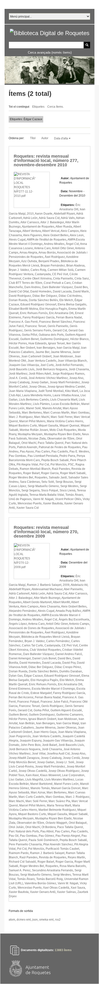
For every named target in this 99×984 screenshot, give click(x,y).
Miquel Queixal (69, 425)
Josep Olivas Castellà (33, 771)
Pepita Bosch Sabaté (55, 460)
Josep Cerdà (71, 758)
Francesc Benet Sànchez (55, 321)
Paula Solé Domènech (43, 840)
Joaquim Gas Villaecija (24, 365)
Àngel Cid (72, 244)
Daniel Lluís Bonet (44, 658)
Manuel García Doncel (65, 788)
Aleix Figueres (32, 235)
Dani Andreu (32, 287)
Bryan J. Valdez (19, 270)
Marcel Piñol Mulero (32, 421)
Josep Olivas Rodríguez (64, 771)
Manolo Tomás (40, 788)
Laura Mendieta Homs (36, 395)
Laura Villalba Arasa (66, 395)
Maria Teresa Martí (59, 805)
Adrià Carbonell (19, 593)
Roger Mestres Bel (21, 477)
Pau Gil (14, 835)
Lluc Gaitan (16, 779)
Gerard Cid (60, 330)
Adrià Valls (68, 218)
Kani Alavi (32, 775)
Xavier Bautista (53, 503)
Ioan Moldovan (67, 719)
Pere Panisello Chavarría (25, 844)
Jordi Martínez (18, 373)
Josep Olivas (37, 386)
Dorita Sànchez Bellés (43, 300)
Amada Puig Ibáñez (68, 611)
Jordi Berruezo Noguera (51, 369)
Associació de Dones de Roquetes (31, 628)
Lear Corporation (73, 775)
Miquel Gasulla (48, 425)
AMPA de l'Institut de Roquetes (46, 239)
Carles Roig (38, 270)
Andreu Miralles (54, 244)
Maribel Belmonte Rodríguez (57, 809)
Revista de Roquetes (52, 857)
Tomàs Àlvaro (74, 494)
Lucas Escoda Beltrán (65, 404)
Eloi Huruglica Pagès (53, 308)
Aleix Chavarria (50, 606)
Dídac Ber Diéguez (44, 295)
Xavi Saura (78, 887)
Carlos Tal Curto (32, 645)
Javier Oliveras (66, 727)
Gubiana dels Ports (51, 334)
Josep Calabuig (19, 382)
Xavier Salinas (66, 892)
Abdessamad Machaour (46, 589)
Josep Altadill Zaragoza (24, 758)
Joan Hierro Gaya (44, 732)
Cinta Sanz (81, 278)
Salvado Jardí (58, 477)
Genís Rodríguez (52, 706)
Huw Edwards (37, 343)
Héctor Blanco (79, 339)
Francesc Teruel (35, 326)
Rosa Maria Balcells (73, 866)
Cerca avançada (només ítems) (50, 52)
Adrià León (30, 218)
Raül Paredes (61, 468)
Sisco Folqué (49, 490)
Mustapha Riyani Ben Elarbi (62, 434)
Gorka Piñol (29, 334)
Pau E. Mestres (79, 451)
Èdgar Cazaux (33, 675)
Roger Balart (31, 473)
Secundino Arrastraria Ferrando (52, 870)
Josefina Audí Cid (58, 753)
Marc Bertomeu (32, 412)
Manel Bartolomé (41, 784)
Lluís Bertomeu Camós (34, 399)
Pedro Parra (67, 456)
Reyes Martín (76, 857)
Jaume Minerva (61, 352)
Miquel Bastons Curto (23, 425)
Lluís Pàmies (41, 404)
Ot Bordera (49, 827)
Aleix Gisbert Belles (55, 235)
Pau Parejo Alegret (68, 835)
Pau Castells (59, 451)
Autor (44, 138)
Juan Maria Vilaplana (23, 391)
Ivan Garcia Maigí (68, 347)
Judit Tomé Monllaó (51, 391)
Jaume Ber (42, 352)
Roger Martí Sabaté (73, 473)
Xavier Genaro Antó (43, 892)
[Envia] (87, 45)
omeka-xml (46, 919)
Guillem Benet (29, 339)
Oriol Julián (16, 827)
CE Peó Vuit (60, 274)
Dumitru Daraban (70, 671)
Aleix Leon (77, 235)
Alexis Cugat (17, 239)
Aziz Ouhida (29, 261)
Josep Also (76, 378)
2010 (30, 213)
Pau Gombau (17, 456)
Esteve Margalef (41, 693)
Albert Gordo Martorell (37, 602)
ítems (63, 950)
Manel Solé (33, 408)
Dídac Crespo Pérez (68, 667)
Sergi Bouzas (64, 481)
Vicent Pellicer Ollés (68, 499)
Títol (33, 138)
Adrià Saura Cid (49, 218)
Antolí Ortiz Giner (63, 248)
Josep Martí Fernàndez (65, 382)
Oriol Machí (28, 443)
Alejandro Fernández (23, 611)
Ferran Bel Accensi (21, 697)
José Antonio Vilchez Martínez (48, 378)
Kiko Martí (71, 391)
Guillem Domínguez (42, 714)
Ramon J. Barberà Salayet (44, 585)
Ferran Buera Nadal (69, 317)
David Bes (81, 287)
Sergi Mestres (69, 486)
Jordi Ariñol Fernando (69, 365)
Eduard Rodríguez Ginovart (38, 304)
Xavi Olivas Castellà (56, 887)
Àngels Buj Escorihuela (74, 619)
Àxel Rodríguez (55, 257)
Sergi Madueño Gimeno (43, 486)
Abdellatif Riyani (64, 213)
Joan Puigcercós (20, 736)
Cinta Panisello (63, 278)
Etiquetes (38, 106)
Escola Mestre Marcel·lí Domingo (53, 688)
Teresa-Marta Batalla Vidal (46, 494)
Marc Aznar (38, 792)
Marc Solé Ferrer (61, 417)
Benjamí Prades (48, 261)
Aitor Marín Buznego (47, 598)
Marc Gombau (80, 412)
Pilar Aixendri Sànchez (58, 844)
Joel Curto (47, 365)
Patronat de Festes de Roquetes (60, 447)
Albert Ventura (31, 231)
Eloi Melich (67, 680)
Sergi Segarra (30, 490)
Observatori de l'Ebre (60, 438)
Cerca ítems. (55, 106)
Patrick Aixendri (27, 447)
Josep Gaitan (39, 382)
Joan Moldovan (63, 356)
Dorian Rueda (18, 300)
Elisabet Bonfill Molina (23, 308)
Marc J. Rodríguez (21, 417)
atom (12, 919)
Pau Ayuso (27, 451)
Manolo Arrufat (51, 408)
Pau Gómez (46, 835)
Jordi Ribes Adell (40, 373)
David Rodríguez (20, 295)
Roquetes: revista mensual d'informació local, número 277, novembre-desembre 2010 (46, 160)
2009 (66, 585)
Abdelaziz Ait (79, 585)
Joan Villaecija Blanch (72, 360)
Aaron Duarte (43, 213)
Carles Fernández (58, 641)
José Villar (38, 753)
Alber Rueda (64, 226)
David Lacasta (62, 291)
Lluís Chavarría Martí (63, 399)
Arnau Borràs (47, 252)
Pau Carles (42, 451)
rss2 (58, 919)
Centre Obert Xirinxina (37, 278)
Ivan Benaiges (46, 347)
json (35, 919)
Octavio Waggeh (56, 822)
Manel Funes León (66, 784)
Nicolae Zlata (37, 438)
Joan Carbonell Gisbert (36, 356)
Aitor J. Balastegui (52, 222)
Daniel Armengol (20, 658)
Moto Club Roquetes (63, 430)
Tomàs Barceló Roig (49, 879)
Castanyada (43, 274)
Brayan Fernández (53, 265)
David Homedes (40, 291)
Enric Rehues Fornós (34, 313)
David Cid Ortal (19, 291)
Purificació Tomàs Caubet (62, 848)
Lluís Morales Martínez (59, 779)
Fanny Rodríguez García (39, 317)
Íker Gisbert (27, 347)
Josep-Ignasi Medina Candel (66, 386)
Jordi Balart (49, 745)
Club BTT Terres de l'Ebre (25, 283)
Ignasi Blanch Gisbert (42, 719)
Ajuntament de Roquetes (38, 226)
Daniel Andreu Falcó (68, 654)
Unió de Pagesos (20, 499)
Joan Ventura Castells (42, 360)
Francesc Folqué (28, 701)
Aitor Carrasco (29, 222)
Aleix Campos (70, 231)
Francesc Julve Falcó (54, 701)
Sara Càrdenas (30, 481)
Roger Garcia (50, 473)
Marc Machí (41, 417)
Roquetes (41, 477)
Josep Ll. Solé (65, 762)
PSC (71, 464)
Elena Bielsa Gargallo (72, 304)
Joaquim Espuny (30, 740)
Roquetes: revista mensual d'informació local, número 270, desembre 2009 (46, 531)
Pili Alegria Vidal (27, 464)
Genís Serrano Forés (37, 330)
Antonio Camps (79, 623)
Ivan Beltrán (27, 723)
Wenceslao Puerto (30, 503)
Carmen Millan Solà (61, 270)
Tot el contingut (19, 106)
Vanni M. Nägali (43, 499)
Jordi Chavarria (79, 369)
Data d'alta (61, 138)
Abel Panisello (73, 589)
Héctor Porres (18, 343)
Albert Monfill (61, 602)
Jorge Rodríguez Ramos (68, 373)
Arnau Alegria (28, 252)
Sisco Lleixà (67, 490)
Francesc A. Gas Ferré (23, 321)
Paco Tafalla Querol (50, 443)
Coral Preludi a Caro (57, 283)
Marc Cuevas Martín (56, 412)
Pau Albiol (47, 831)
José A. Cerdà (18, 378)
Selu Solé (47, 481)
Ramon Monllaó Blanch (35, 468)
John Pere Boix (31, 745)
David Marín (81, 291)
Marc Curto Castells (31, 796)
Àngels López (18, 623)
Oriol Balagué (78, 822)
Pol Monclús (58, 464)
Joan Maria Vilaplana (72, 732)
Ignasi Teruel (56, 343)
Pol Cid (44, 464)
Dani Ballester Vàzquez (57, 287)
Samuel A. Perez (20, 870)
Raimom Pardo (19, 853)
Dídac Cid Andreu (70, 295)
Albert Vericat (50, 231)
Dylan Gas (16, 675)
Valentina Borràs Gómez (40, 883)
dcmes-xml (24, 919)
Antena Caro (42, 248)
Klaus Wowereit (50, 775)
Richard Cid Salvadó (22, 861)
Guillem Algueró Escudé (66, 710)
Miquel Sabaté (78, 814)
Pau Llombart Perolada (43, 456)
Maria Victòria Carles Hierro (65, 421)
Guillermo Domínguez (54, 339)
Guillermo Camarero (69, 714)
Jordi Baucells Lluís (21, 369)
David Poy (68, 662)
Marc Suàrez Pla (59, 801)
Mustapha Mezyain (30, 434)
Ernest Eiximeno (19, 688)
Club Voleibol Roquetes (45, 649)
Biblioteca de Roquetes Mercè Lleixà (45, 636)
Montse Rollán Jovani (34, 430)
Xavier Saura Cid (27, 507)
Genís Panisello (58, 326)
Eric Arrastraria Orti (61, 313)
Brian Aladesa (75, 265)
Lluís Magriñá (34, 779)
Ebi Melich (66, 300)
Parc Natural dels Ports (24, 831)
